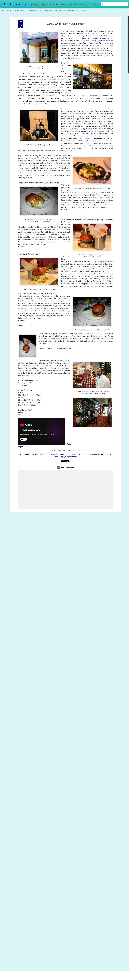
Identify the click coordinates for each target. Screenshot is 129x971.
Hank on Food (75, 450)
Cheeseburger (41, 454)
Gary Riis (84, 31)
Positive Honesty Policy (48, 10)
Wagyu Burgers (71, 456)
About (23, 10)
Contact (85, 10)
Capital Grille (80, 33)
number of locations (101, 38)
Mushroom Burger (105, 454)
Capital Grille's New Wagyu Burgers (65, 23)
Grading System (32, 10)
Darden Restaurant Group (93, 43)
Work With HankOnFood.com (69, 10)
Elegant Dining (53, 454)
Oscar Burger (59, 456)
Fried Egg (64, 454)
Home (17, 10)
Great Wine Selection (77, 454)
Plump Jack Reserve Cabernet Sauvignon (85, 138)
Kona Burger (92, 454)
